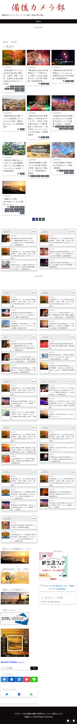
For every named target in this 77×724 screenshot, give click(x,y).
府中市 (22, 90)
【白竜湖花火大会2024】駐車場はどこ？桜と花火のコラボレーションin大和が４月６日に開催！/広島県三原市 (23, 315)
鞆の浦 (47, 176)
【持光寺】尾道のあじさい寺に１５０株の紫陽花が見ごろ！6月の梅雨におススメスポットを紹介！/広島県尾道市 (13, 165)
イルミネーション (19, 209)
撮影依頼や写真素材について (12, 662)
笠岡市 (7, 88)
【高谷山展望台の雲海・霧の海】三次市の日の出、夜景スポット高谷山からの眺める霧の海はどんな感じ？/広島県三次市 (23, 450)
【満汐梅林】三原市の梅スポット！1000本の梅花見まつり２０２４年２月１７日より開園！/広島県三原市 (23, 326)
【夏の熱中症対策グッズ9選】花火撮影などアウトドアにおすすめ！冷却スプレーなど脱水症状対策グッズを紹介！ (62, 357)
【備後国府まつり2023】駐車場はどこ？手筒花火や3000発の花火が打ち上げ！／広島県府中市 (61, 494)
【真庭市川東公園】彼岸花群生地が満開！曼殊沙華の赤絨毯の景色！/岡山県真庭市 (61, 346)
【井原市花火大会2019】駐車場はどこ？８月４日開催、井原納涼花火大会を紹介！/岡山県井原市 (61, 459)
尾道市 (17, 86)
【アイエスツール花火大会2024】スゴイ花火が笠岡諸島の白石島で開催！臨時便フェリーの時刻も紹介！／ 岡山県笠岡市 (61, 315)
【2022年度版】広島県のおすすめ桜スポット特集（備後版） (62, 165)
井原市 (22, 88)
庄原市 (17, 90)
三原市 (22, 86)
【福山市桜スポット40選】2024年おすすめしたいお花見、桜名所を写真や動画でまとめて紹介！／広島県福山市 (23, 267)
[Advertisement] (34, 33)
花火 (47, 83)
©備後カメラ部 (30, 717)
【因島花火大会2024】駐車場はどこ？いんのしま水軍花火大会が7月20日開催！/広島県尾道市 (61, 265)
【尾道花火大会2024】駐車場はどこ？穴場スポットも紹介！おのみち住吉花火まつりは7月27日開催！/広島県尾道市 (38, 75)
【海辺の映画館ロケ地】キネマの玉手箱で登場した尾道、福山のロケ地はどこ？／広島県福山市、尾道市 (38, 168)
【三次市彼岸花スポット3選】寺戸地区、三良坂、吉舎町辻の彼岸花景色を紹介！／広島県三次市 (23, 461)
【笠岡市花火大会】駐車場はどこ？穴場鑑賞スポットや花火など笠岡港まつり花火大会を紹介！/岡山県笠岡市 (61, 326)
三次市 (17, 88)
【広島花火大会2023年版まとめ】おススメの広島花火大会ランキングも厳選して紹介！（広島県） (23, 403)
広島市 (12, 88)
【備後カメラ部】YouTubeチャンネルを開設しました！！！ (13, 201)
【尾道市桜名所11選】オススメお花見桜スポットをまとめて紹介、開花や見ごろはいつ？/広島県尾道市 (13, 121)
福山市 (12, 86)
